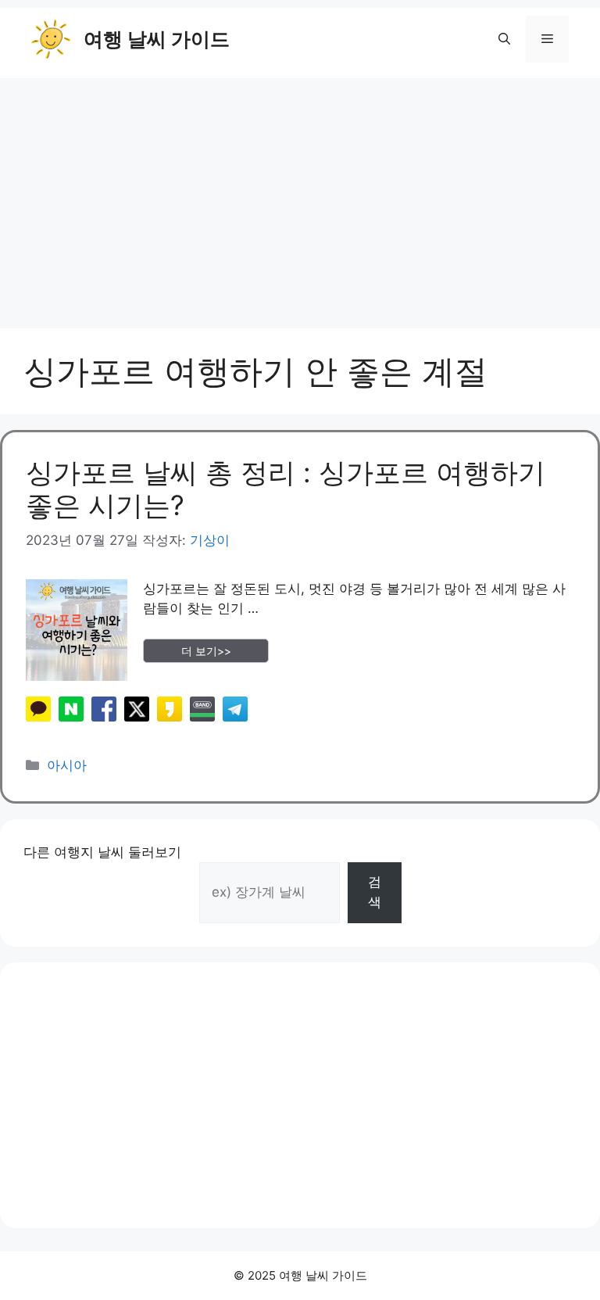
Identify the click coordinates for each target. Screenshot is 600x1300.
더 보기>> (206, 650)
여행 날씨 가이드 (157, 39)
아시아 (67, 765)
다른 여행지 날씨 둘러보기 (102, 852)
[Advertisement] (300, 195)
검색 (374, 892)
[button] (504, 39)
